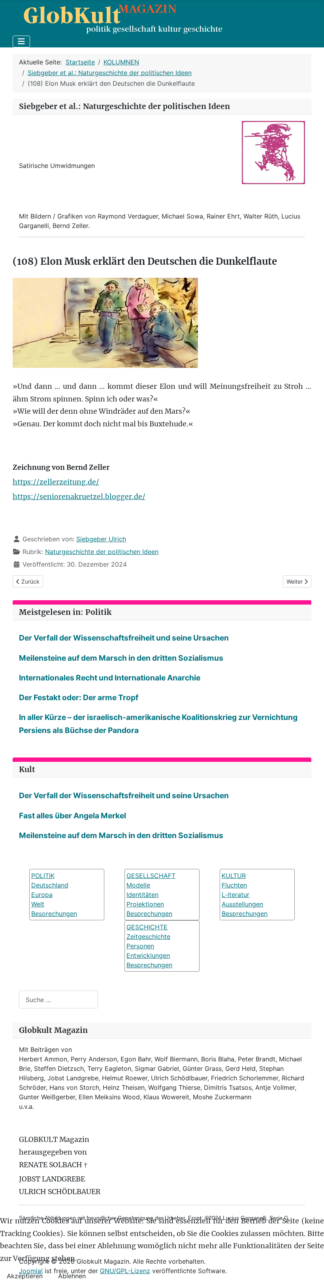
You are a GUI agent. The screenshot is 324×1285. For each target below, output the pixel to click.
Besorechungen (54, 914)
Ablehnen (72, 1276)
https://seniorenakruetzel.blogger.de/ (79, 496)
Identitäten (142, 895)
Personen (140, 946)
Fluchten (234, 885)
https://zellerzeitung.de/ (56, 482)
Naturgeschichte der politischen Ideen (101, 552)
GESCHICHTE (147, 927)
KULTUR (234, 876)
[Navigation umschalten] (21, 41)
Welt (37, 904)
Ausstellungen (242, 904)
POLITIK (43, 876)
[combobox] (58, 999)
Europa (42, 895)
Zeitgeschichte (148, 936)
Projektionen (145, 904)
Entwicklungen (148, 955)
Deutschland (49, 885)
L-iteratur (235, 895)
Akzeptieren (25, 1276)
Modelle (138, 885)
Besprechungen (149, 914)
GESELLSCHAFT (150, 876)
